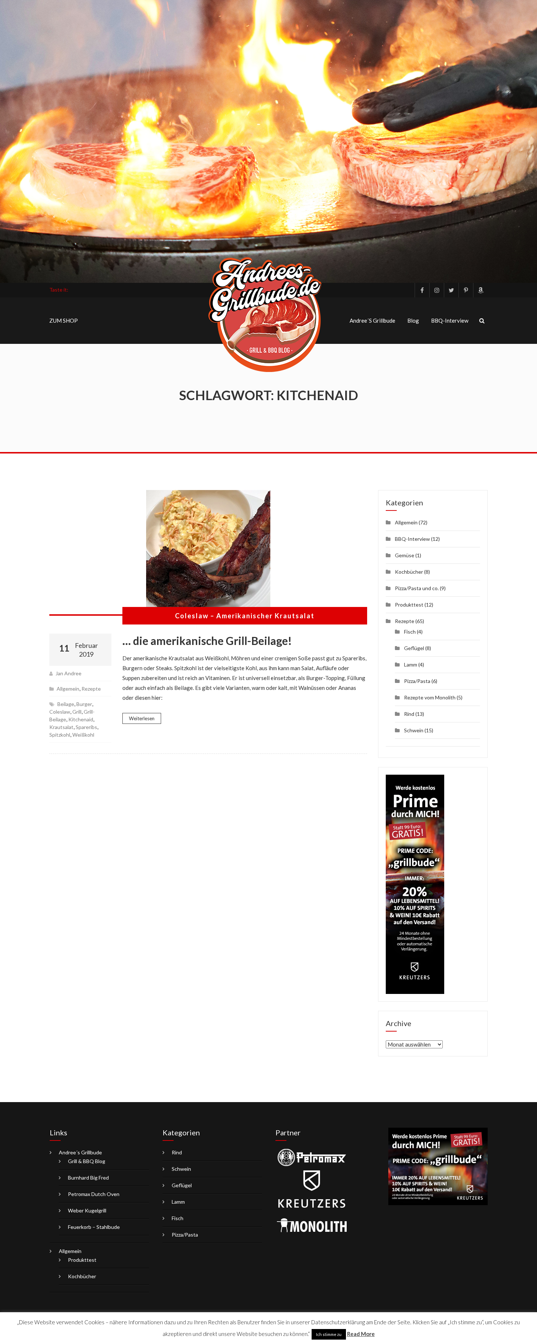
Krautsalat (61, 727)
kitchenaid (80, 719)
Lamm (410, 664)
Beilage (65, 704)
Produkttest (409, 604)
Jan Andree (68, 673)
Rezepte (91, 689)
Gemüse (404, 555)
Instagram (436, 290)
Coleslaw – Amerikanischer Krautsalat (245, 616)
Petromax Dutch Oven (93, 1194)
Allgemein (68, 689)
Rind (409, 714)
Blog (413, 320)
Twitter (451, 290)
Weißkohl (83, 735)
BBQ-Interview (449, 320)
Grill (76, 712)
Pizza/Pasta (417, 681)
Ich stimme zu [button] (329, 1334)
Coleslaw (59, 712)
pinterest (465, 290)
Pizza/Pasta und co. (417, 588)
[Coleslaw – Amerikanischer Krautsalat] (208, 553)
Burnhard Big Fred (88, 1177)
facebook (422, 290)
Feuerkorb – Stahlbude (94, 1227)
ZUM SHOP (63, 320)
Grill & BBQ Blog (86, 1161)
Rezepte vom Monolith (430, 697)
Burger (84, 704)
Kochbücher (409, 572)
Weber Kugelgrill (87, 1210)
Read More (361, 1333)
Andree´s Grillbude (372, 320)
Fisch (410, 632)
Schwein (413, 730)
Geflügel (414, 648)
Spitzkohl (59, 735)
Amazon (480, 290)
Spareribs (86, 727)
